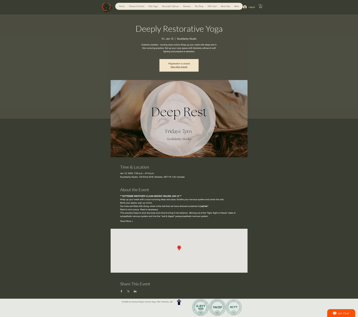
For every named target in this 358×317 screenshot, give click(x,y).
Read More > (126, 221)
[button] (260, 6)
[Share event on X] (128, 291)
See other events (179, 67)
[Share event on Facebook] (121, 291)
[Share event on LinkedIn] (135, 291)
